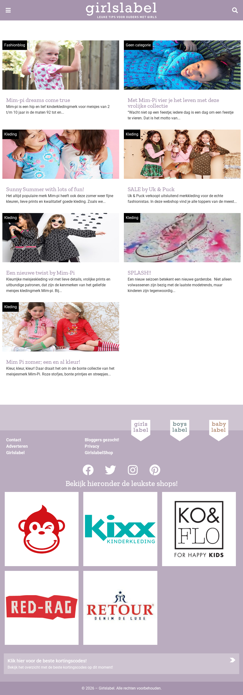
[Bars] (8, 10)
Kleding (10, 134)
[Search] (235, 10)
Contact (13, 439)
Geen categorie (138, 45)
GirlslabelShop (99, 452)
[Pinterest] (155, 470)
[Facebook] (88, 470)
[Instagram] (132, 470)
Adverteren (17, 446)
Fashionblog (14, 45)
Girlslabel (15, 452)
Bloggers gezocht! (102, 439)
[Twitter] (110, 470)
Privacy (92, 446)
